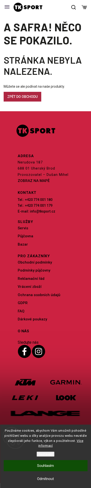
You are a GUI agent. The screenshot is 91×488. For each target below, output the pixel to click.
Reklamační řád (31, 278)
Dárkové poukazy (32, 319)
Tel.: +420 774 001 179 (35, 205)
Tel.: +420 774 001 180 (35, 200)
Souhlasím (45, 465)
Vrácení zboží (29, 286)
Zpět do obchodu (22, 97)
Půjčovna (25, 236)
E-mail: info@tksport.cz (36, 211)
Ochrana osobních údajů (39, 295)
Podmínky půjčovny (34, 270)
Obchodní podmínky (35, 262)
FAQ (21, 311)
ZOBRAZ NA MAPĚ (34, 181)
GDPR (23, 303)
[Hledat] (74, 7)
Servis (23, 228)
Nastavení (46, 454)
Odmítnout (45, 479)
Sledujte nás (28, 342)
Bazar (23, 244)
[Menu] (7, 7)
